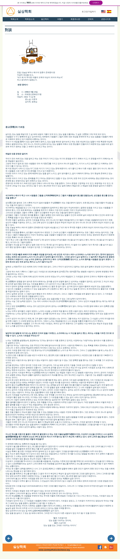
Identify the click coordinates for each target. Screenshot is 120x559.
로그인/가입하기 (89, 11)
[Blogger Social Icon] (105, 547)
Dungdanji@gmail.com (74, 545)
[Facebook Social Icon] (100, 547)
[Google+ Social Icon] (111, 547)
